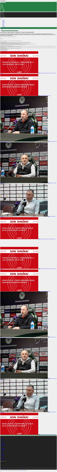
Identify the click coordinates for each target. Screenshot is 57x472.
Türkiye (3, 11)
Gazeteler (3, 12)
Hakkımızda (2, 452)
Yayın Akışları (3, 16)
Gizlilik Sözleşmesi (3, 455)
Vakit (1, 29)
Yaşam (3, 24)
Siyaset (2, 5)
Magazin (3, 23)
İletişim (2, 453)
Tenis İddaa (2, 450)
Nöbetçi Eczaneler (3, 459)
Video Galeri (4, 26)
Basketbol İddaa (2, 448)
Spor (1, 4)
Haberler (2, 438)
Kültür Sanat (2, 7)
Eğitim (2, 6)
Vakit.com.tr (1, 469)
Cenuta (11, 469)
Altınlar (2, 440)
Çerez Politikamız (5, 468)
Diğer (1, 8)
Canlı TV (3, 14)
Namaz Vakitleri (2, 458)
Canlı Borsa (2, 457)
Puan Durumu (2, 445)
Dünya (3, 20)
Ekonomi (3, 21)
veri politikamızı (21, 470)
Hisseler (2, 439)
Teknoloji (3, 9)
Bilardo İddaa (2, 449)
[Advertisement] (4, 243)
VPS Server (29, 469)
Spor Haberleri (2, 443)
